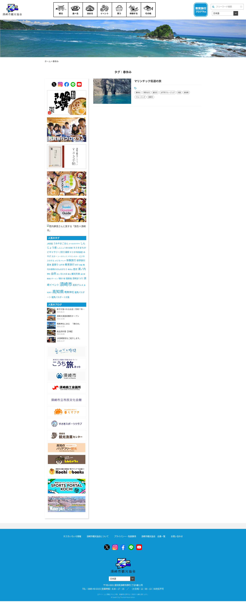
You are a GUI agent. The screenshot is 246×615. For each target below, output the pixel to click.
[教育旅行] (66, 129)
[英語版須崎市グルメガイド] (66, 210)
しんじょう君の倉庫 (65, 248)
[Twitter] (54, 84)
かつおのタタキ (74, 243)
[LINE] (73, 84)
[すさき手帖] (66, 156)
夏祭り (55, 265)
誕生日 (155, 92)
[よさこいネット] (66, 363)
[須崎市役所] (66, 375)
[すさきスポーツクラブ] (66, 423)
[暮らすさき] (66, 411)
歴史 (75, 269)
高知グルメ (78, 285)
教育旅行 (70, 264)
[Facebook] (66, 84)
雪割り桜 (62, 278)
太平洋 (61, 265)
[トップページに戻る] (123, 560)
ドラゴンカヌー (73, 256)
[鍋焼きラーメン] (66, 102)
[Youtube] (79, 84)
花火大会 (63, 274)
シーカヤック (62, 256)
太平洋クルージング (168, 92)
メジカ (58, 261)
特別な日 (147, 92)
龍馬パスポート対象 (60, 297)
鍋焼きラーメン (52, 278)
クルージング (140, 97)
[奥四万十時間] (66, 351)
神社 (48, 274)
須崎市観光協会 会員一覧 (153, 536)
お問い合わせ (177, 536)
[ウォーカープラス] (66, 504)
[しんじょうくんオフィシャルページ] (66, 459)
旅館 (80, 265)
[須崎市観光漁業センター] (66, 435)
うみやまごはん (60, 243)
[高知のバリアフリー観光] (66, 447)
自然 (53, 273)
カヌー (54, 256)
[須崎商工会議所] (66, 387)
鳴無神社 (69, 292)
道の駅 (83, 274)
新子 (77, 265)
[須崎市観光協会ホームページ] (19, 10)
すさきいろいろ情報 (72, 536)
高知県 (186, 92)
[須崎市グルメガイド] (66, 183)
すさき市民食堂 (76, 252)
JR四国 (50, 244)
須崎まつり (77, 278)
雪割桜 (69, 278)
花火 (58, 274)
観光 (69, 274)
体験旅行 (71, 260)
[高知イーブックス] (66, 471)
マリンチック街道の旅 (147, 81)
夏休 (49, 265)
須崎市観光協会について (98, 536)
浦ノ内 (82, 269)
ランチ (63, 260)
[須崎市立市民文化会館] (66, 399)
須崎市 (150, 97)
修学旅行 (81, 260)
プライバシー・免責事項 (125, 536)
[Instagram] (60, 84)
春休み (138, 92)
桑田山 (70, 269)
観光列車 (75, 274)
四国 (179, 92)
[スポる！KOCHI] (66, 486)
